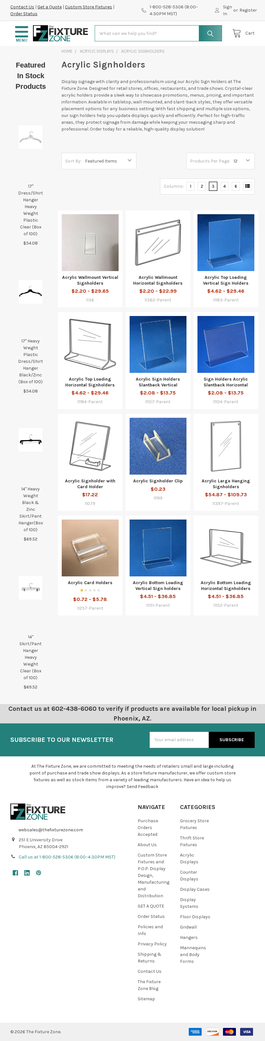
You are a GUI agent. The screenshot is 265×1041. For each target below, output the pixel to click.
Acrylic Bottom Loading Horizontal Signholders (226, 585)
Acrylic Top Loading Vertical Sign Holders (226, 280)
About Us (147, 844)
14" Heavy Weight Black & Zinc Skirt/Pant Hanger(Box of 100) (30, 509)
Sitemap (146, 999)
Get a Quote (49, 7)
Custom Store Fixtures (88, 7)
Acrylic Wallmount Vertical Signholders (90, 280)
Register (248, 10)
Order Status (23, 13)
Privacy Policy (152, 944)
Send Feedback (142, 786)
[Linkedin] (27, 873)
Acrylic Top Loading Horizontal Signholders (90, 382)
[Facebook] (15, 873)
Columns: (174, 186)
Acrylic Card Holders (90, 582)
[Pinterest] (39, 873)
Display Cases (195, 889)
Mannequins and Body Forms (193, 954)
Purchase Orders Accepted (148, 827)
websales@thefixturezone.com (50, 830)
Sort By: (73, 161)
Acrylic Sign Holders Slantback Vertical (158, 382)
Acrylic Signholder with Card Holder (90, 483)
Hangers (189, 937)
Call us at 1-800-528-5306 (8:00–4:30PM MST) (67, 857)
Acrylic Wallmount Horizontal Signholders (158, 280)
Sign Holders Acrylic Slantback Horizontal (226, 382)
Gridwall (188, 927)
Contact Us (22, 7)
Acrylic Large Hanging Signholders (226, 483)
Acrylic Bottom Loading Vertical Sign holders (158, 585)
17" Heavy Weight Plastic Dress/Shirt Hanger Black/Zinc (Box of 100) (30, 361)
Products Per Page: (210, 161)
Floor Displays (195, 917)
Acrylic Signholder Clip (158, 481)
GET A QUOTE (151, 906)
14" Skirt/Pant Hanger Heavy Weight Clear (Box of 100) (30, 657)
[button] (22, 33)
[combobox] (158, 33)
